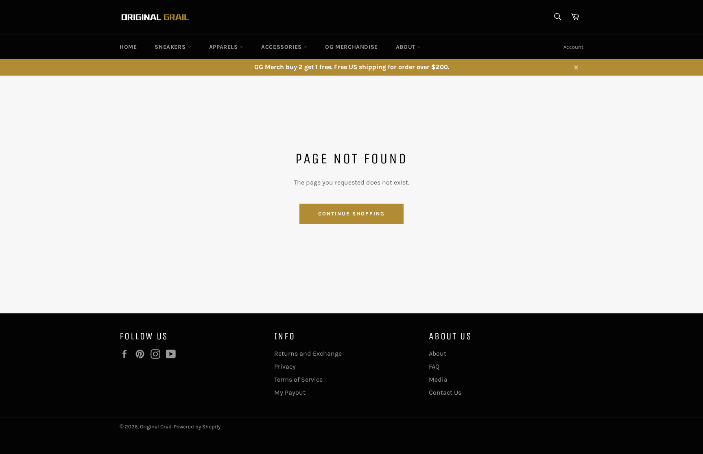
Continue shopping (351, 214)
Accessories (282, 46)
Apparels (224, 46)
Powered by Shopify (197, 427)
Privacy (285, 366)
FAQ (434, 366)
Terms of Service (298, 379)
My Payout (290, 392)
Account (573, 47)
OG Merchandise (351, 46)
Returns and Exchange (308, 353)
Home (128, 46)
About (406, 46)
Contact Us (445, 392)
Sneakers (171, 46)
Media (438, 379)
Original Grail (156, 427)
